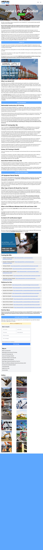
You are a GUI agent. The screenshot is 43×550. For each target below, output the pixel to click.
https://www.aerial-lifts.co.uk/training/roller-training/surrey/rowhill (26, 275)
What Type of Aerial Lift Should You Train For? (11, 361)
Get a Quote (21, 14)
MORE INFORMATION (21, 102)
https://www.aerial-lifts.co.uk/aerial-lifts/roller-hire (25, 296)
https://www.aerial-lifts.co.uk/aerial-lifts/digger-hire (25, 284)
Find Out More (5, 370)
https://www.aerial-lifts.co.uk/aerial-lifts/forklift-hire (25, 293)
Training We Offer (5, 366)
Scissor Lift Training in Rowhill (8, 355)
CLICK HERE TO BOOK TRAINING (21, 172)
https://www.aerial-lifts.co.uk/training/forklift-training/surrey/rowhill (24, 265)
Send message (16, 344)
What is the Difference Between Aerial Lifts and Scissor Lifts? (14, 363)
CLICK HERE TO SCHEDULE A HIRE (21, 317)
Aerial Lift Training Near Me (7, 354)
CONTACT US (21, 42)
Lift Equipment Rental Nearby (8, 359)
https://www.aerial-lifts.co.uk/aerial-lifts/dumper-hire (26, 287)
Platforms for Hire (5, 368)
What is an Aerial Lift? (6, 350)
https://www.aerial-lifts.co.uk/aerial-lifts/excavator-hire (27, 290)
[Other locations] (38, 2)
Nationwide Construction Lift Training (9, 352)
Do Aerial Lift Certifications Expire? (9, 364)
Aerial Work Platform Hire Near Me (9, 357)
